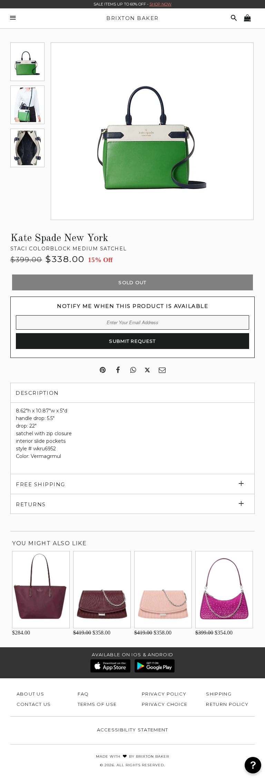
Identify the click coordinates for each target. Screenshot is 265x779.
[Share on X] (147, 370)
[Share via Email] (162, 370)
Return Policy (227, 704)
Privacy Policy (164, 694)
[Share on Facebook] (118, 370)
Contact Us (34, 704)
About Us (30, 694)
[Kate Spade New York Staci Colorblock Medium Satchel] (27, 61)
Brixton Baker (132, 18)
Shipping (218, 694)
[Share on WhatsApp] (133, 370)
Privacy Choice (164, 704)
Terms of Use (97, 704)
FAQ (83, 694)
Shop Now (160, 4)
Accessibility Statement (132, 729)
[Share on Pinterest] (103, 370)
